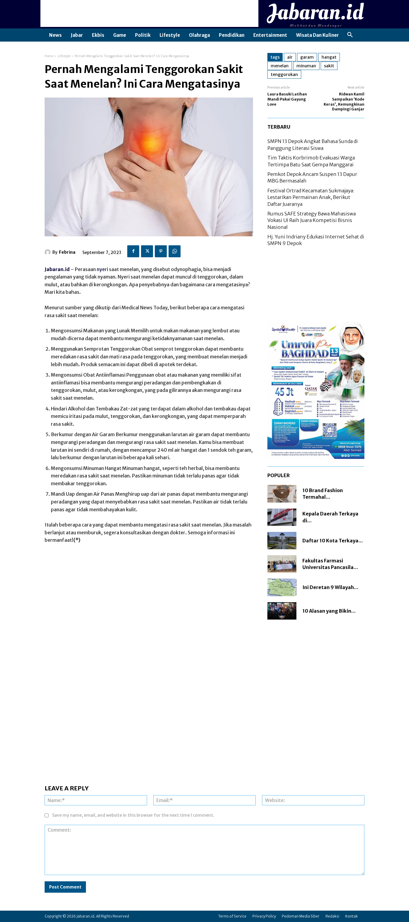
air (290, 57)
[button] (350, 35)
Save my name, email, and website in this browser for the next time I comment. (133, 815)
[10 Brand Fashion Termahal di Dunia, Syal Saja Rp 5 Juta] (281, 493)
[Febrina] (48, 252)
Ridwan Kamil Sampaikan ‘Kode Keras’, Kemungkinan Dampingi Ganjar (344, 101)
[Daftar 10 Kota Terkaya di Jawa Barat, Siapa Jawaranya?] (281, 540)
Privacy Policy (264, 916)
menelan (280, 66)
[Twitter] (147, 251)
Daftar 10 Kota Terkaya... (332, 541)
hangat (329, 57)
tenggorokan (284, 74)
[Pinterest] (161, 251)
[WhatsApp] (175, 251)
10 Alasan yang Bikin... (329, 611)
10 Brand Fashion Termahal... (322, 493)
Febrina (67, 252)
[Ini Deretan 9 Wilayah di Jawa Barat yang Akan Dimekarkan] (281, 587)
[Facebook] (133, 251)
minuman (306, 66)
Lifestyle (64, 56)
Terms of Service (232, 916)
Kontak (351, 916)
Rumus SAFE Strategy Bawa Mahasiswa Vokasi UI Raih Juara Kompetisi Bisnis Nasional (311, 220)
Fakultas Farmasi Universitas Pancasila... (330, 564)
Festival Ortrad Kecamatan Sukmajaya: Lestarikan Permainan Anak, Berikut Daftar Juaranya (310, 197)
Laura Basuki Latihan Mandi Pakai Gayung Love (287, 99)
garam (307, 57)
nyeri (102, 269)
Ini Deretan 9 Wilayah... (330, 587)
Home (49, 56)
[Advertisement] (149, 13)
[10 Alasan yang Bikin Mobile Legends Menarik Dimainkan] (281, 611)
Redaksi (332, 916)
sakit (329, 66)
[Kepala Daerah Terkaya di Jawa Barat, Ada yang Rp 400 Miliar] (281, 517)
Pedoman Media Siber (300, 916)
